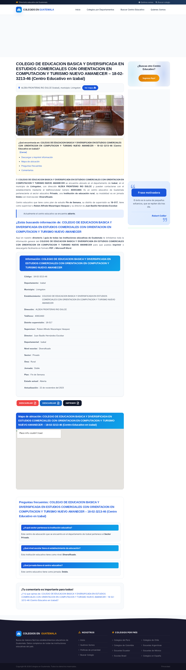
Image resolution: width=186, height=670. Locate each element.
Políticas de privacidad (90, 650)
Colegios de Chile (151, 640)
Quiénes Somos (87, 645)
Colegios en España (152, 656)
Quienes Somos (158, 9)
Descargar (26, 403)
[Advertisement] (93, 36)
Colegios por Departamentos (100, 9)
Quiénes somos (147, 2)
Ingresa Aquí (149, 78)
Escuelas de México (152, 650)
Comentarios (27, 170)
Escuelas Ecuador (122, 650)
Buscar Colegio (87, 655)
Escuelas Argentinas (152, 645)
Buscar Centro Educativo (132, 9)
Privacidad (165, 666)
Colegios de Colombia (124, 645)
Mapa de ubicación (30, 161)
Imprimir (71, 403)
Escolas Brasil (120, 656)
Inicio (77, 9)
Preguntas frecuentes (31, 166)
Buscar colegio (164, 2)
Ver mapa (89, 88)
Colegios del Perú (122, 640)
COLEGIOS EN (40, 633)
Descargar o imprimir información (37, 157)
